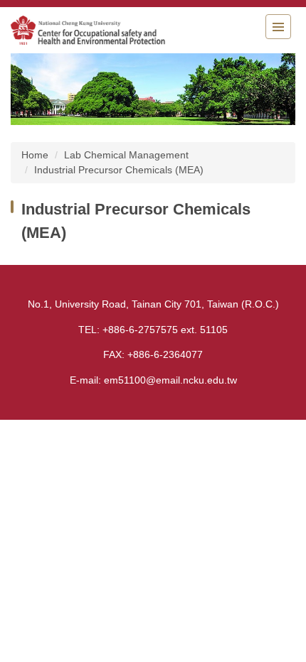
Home (34, 155)
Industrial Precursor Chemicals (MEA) (119, 169)
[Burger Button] (278, 26)
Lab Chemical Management (126, 155)
